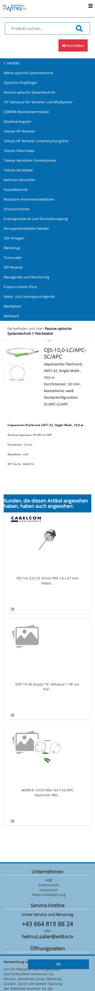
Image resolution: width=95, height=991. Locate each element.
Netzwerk (11, 316)
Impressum (48, 889)
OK (58, 964)
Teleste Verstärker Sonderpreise (30, 160)
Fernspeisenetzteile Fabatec (26, 228)
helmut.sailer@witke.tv (47, 936)
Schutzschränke (16, 209)
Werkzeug (12, 248)
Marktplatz (12, 306)
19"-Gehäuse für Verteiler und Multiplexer (38, 102)
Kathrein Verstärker (20, 179)
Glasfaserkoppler (17, 121)
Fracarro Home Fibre (20, 286)
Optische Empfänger (20, 82)
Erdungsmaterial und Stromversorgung (36, 218)
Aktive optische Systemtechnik (28, 72)
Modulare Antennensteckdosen (29, 199)
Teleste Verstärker (18, 170)
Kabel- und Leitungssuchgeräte (29, 296)
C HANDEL (12, 63)
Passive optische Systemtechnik (29, 92)
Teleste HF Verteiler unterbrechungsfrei (36, 141)
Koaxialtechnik (15, 189)
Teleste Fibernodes (19, 150)
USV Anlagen (14, 238)
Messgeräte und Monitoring (26, 277)
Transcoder (13, 257)
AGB (48, 880)
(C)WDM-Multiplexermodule (26, 111)
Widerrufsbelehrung (49, 894)
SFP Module (13, 267)
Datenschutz (48, 885)
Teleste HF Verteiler (19, 131)
